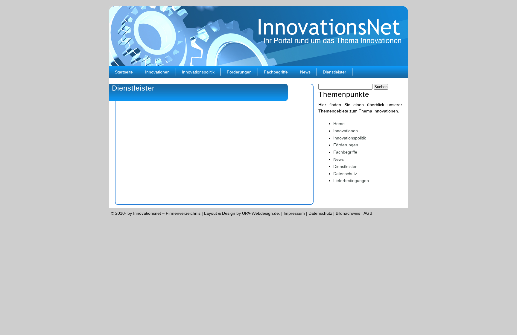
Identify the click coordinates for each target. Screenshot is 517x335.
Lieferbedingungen (351, 180)
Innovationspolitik (198, 72)
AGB (368, 213)
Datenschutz (345, 173)
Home (339, 123)
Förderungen (239, 72)
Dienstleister (334, 72)
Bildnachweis (348, 213)
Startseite (124, 72)
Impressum (294, 213)
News (305, 72)
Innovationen (157, 72)
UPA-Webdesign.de (260, 213)
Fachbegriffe (276, 72)
